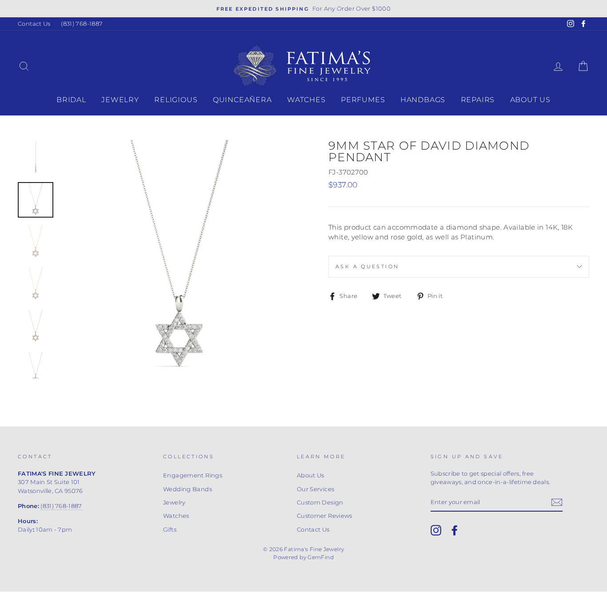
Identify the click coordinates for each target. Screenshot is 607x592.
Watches (306, 99)
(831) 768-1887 (82, 23)
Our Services (316, 489)
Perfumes (363, 99)
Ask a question (367, 266)
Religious (175, 99)
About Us (530, 99)
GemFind (320, 557)
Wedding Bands (187, 489)
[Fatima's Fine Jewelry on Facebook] (454, 530)
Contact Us (34, 23)
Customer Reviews (324, 516)
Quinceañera (242, 99)
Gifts (169, 529)
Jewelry (120, 99)
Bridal (71, 99)
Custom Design (320, 502)
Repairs (478, 99)
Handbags (422, 99)
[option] (303, 8)
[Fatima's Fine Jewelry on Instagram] (436, 530)
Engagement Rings (192, 475)
